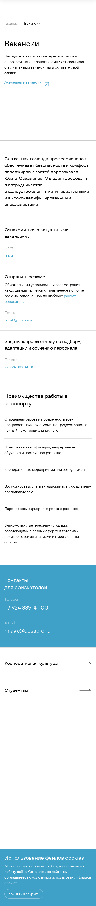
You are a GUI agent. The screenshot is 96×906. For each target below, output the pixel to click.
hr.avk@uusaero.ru (19, 320)
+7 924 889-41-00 (19, 367)
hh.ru (9, 255)
